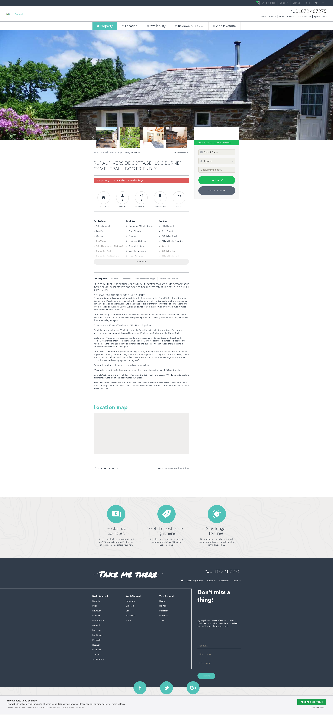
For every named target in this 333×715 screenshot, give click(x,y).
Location (131, 26)
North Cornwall (268, 16)
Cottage (128, 152)
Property (106, 26)
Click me (206, 676)
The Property (100, 278)
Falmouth (130, 601)
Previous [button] (93, 139)
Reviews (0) (186, 26)
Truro (128, 620)
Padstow (96, 615)
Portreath (96, 640)
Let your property (195, 580)
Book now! (217, 180)
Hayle (162, 601)
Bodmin (96, 601)
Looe (128, 611)
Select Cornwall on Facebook (139, 687)
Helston (162, 606)
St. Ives (162, 620)
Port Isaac (96, 630)
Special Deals (320, 16)
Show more (141, 261)
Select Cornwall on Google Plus (193, 687)
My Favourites (266, 2)
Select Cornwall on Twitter (166, 687)
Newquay (96, 611)
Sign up (296, 3)
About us (211, 580)
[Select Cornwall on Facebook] (323, 3)
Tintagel (96, 654)
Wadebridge (116, 152)
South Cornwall (286, 16)
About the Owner (169, 278)
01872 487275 (311, 11)
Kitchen (127, 278)
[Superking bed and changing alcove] (129, 137)
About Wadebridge (145, 278)
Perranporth (98, 620)
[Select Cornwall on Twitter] (316, 3)
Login (282, 3)
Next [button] (189, 139)
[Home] (182, 580)
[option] (106, 137)
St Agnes (96, 649)
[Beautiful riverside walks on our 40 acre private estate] (106, 137)
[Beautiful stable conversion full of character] (176, 137)
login (235, 580)
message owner (217, 190)
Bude (94, 606)
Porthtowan (97, 635)
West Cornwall (304, 16)
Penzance (163, 615)
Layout (114, 278)
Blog (308, 3)
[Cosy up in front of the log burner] (153, 137)
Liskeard (130, 606)
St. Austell (130, 615)
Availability (156, 26)
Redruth (96, 645)
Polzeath (96, 625)
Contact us (224, 580)
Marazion (163, 611)
